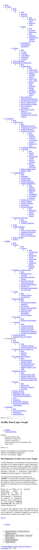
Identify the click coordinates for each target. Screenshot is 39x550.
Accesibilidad (32, 528)
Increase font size (23, 531)
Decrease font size (11, 531)
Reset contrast (10, 537)
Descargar (3, 517)
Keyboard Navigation (12, 540)
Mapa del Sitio (21, 528)
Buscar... (3, 418)
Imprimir (7, 430)
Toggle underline (10, 542)
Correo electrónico (10, 432)
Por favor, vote (5, 454)
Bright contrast (10, 535)
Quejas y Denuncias (8, 528)
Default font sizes (11, 533)
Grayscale (29, 535)
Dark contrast (20, 535)
